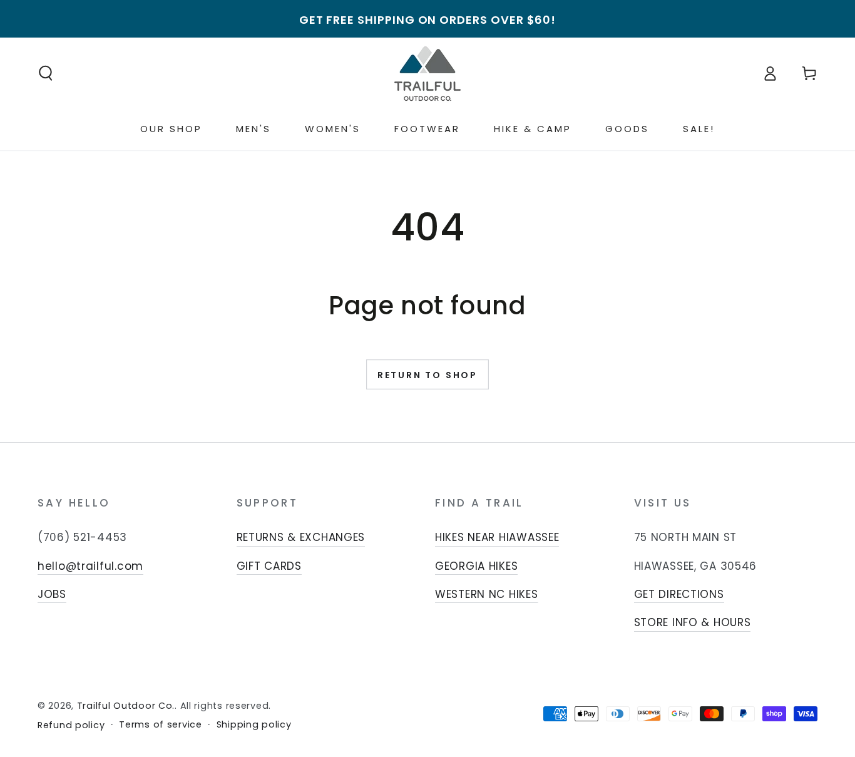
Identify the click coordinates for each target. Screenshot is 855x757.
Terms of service (160, 725)
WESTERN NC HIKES (486, 594)
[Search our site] (45, 73)
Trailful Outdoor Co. (126, 705)
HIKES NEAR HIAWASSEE (497, 537)
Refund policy (71, 725)
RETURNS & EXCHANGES (301, 537)
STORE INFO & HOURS (692, 622)
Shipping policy (254, 725)
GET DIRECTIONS (679, 594)
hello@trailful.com (90, 566)
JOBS (52, 594)
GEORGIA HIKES (476, 566)
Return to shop (427, 375)
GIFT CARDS (269, 566)
